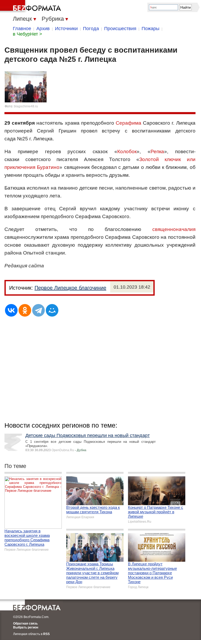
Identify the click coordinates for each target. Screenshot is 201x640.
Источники (66, 28)
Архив (43, 28)
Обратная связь (25, 623)
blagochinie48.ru (26, 106)
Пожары (150, 28)
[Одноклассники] (25, 310)
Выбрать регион (25, 627)
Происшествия (120, 28)
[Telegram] (38, 310)
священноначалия (174, 229)
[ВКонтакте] (11, 310)
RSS (46, 634)
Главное (22, 28)
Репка (157, 151)
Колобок (127, 151)
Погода (91, 28)
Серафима (128, 123)
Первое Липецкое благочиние (70, 288)
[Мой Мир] (52, 310)
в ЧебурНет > (27, 34)
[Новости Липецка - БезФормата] (31, 6)
